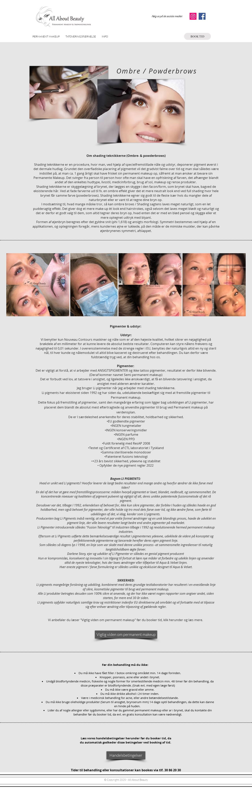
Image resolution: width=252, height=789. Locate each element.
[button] (46, 36)
